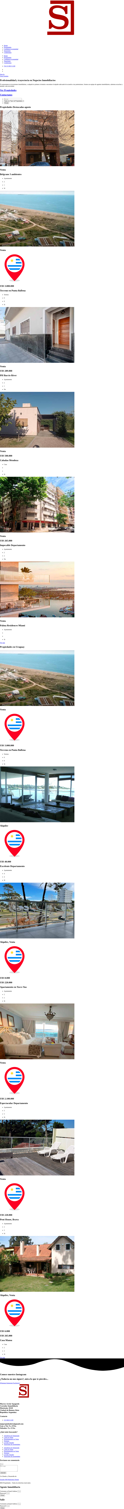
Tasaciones (7, 51)
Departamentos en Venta (11, 1439)
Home (6, 45)
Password (3, 1493)
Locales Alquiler (9, 1443)
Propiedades (7, 47)
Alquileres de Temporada (11, 1436)
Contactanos (6, 95)
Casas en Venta (8, 1437)
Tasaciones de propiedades (12, 1444)
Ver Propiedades (8, 90)
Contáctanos (7, 52)
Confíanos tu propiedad (11, 49)
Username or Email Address (8, 1491)
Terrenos (6, 1441)
